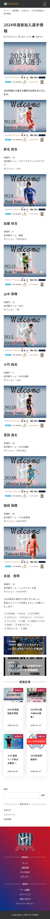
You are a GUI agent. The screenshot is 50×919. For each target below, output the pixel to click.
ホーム (25, 863)
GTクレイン (12, 617)
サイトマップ (25, 894)
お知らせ (39, 36)
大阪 (23, 621)
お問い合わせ (25, 899)
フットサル (11, 621)
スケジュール (9, 814)
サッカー (40, 617)
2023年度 (11, 613)
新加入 (9, 624)
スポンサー (25, 876)
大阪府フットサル (37, 621)
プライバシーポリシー (25, 903)
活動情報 (25, 867)
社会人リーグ (12, 628)
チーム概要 (25, 890)
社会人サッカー (23, 624)
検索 (6, 789)
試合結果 (7, 819)
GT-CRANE (34, 613)
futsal (22, 613)
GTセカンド (27, 617)
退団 (25, 628)
